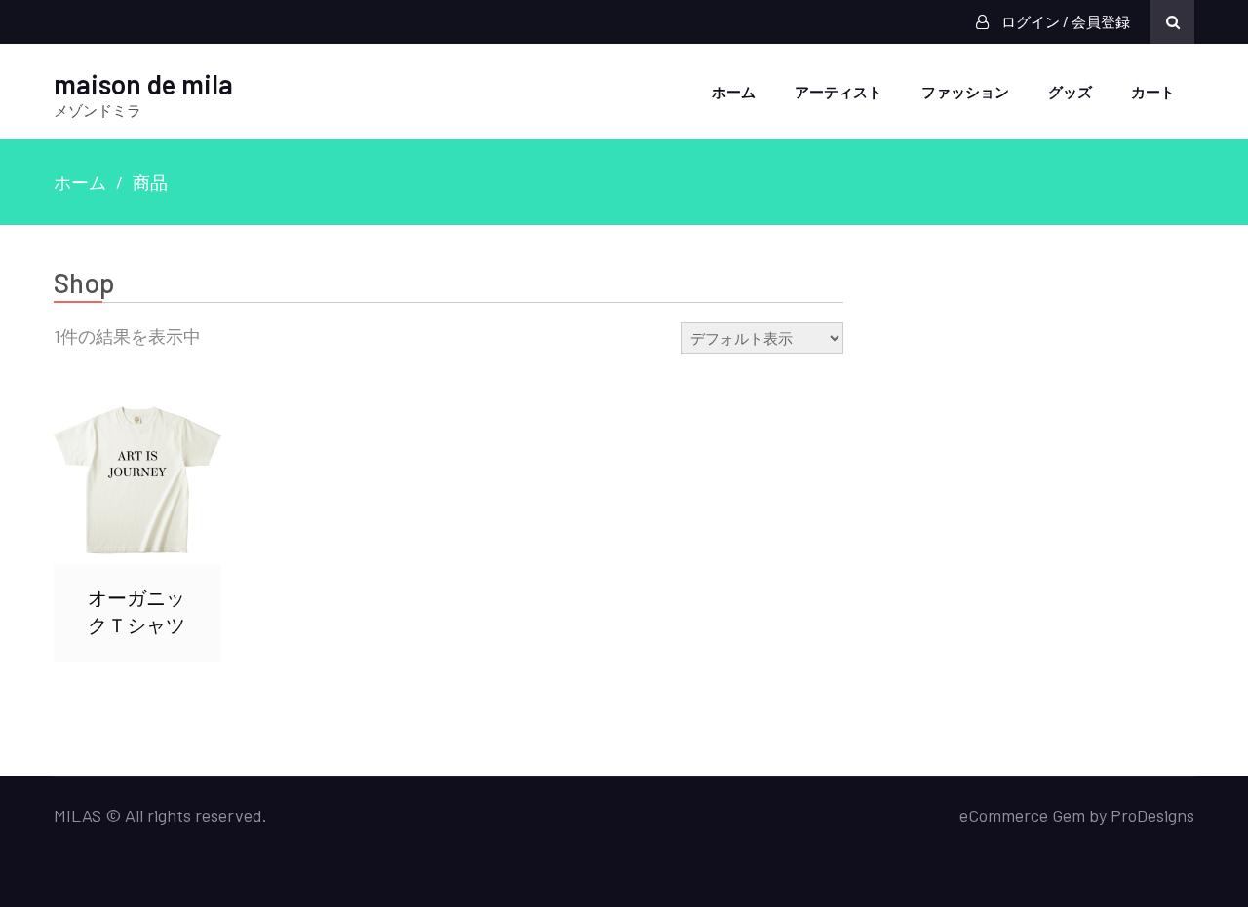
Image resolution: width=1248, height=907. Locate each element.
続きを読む (138, 480)
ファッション (965, 91)
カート (1153, 91)
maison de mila (143, 83)
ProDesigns (1152, 815)
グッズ (1070, 91)
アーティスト (838, 91)
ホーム (734, 91)
